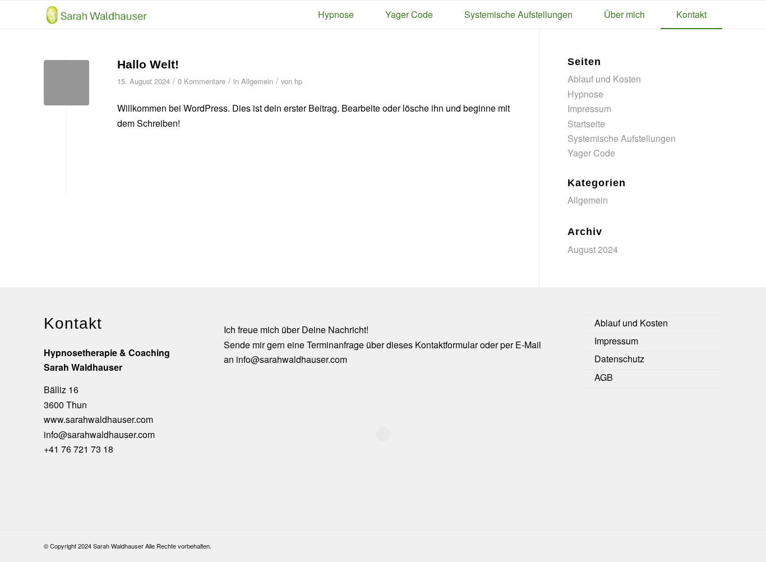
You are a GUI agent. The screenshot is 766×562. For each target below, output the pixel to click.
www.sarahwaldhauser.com (98, 419)
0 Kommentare (201, 81)
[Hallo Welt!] (66, 82)
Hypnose (585, 93)
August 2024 (592, 249)
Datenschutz (619, 358)
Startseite (586, 123)
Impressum (589, 108)
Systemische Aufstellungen (621, 138)
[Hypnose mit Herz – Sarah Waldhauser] (97, 14)
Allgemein (257, 81)
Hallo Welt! (148, 64)
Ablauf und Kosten (604, 78)
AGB (603, 377)
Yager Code (591, 152)
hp (298, 81)
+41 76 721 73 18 (78, 449)
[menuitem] (336, 15)
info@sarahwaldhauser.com (99, 434)
